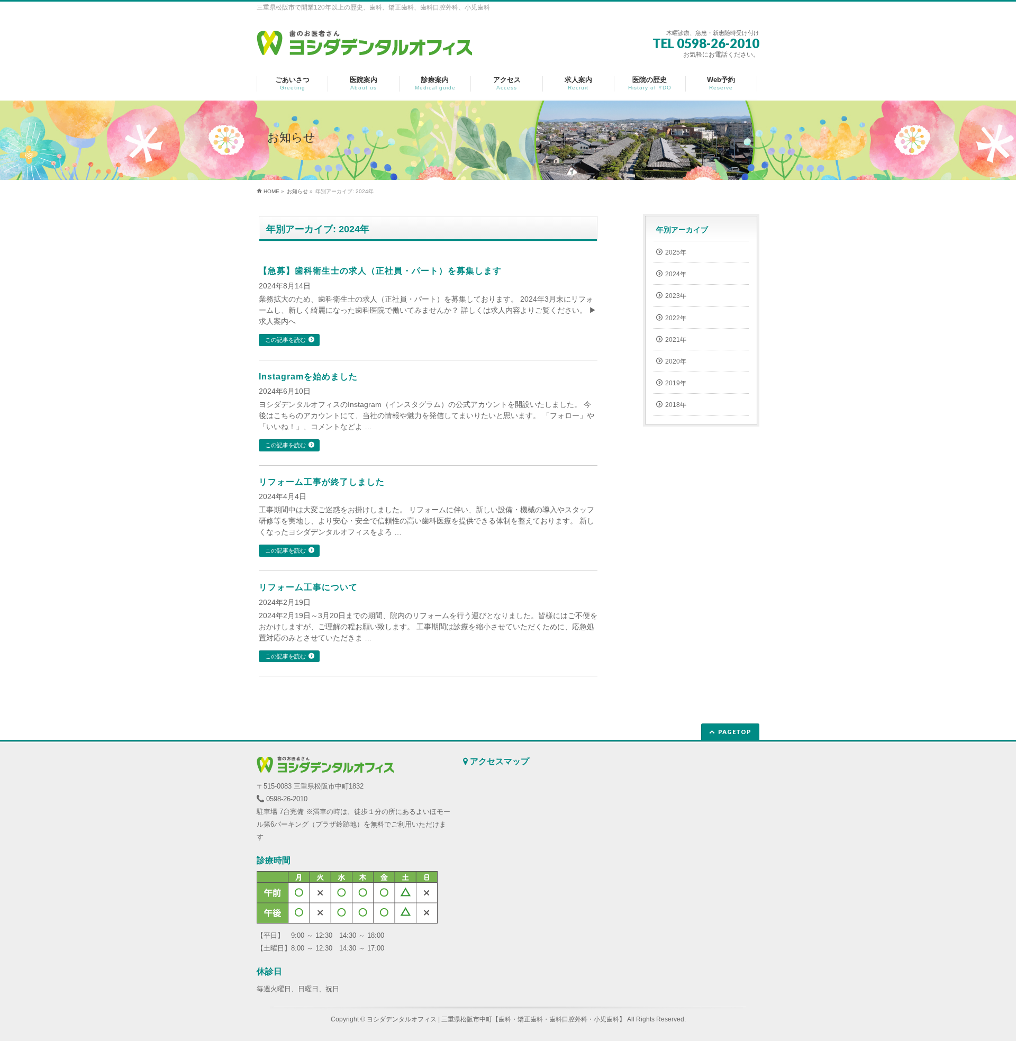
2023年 (675, 296)
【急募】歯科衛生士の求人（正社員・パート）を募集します (380, 270)
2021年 (675, 339)
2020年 (675, 361)
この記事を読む (285, 340)
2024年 (675, 274)
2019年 (675, 383)
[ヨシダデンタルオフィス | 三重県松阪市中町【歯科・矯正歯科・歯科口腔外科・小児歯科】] (365, 44)
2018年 (675, 405)
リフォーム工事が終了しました (322, 481)
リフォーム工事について (308, 587)
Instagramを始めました (308, 376)
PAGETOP (734, 731)
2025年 (675, 252)
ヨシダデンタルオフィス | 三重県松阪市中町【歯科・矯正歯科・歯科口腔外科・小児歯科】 (496, 1019)
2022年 (675, 318)
